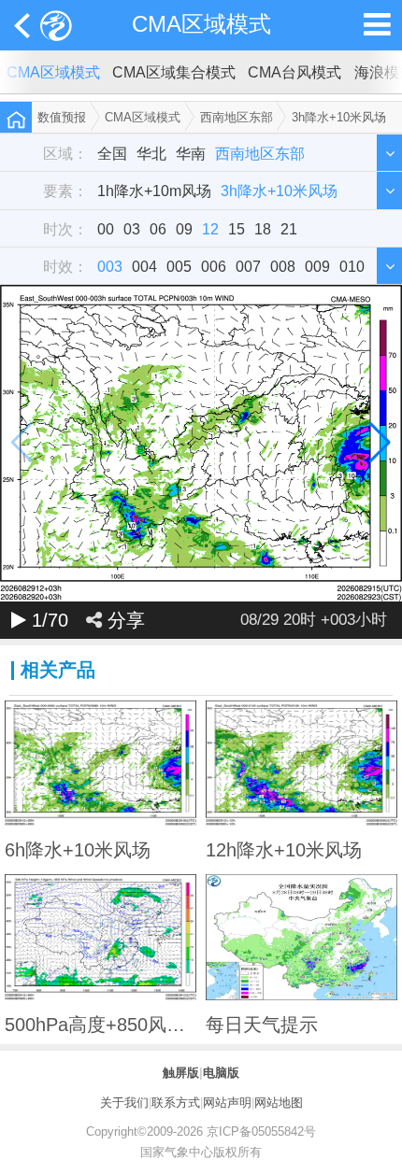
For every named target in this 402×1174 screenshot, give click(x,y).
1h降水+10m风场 (154, 190)
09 (184, 228)
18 (262, 228)
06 (158, 228)
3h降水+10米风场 (339, 117)
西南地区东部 (236, 117)
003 (109, 266)
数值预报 (61, 117)
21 (288, 228)
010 (352, 266)
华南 (191, 153)
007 (248, 266)
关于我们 (124, 1103)
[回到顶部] (378, 1149)
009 (317, 266)
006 (213, 266)
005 (179, 266)
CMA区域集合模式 (174, 72)
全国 (112, 153)
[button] (380, 443)
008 (282, 266)
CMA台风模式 (294, 72)
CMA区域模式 (201, 24)
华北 (151, 153)
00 (105, 228)
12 (210, 228)
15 (236, 228)
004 (144, 266)
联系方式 (175, 1103)
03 (131, 228)
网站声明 (227, 1103)
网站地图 (278, 1103)
